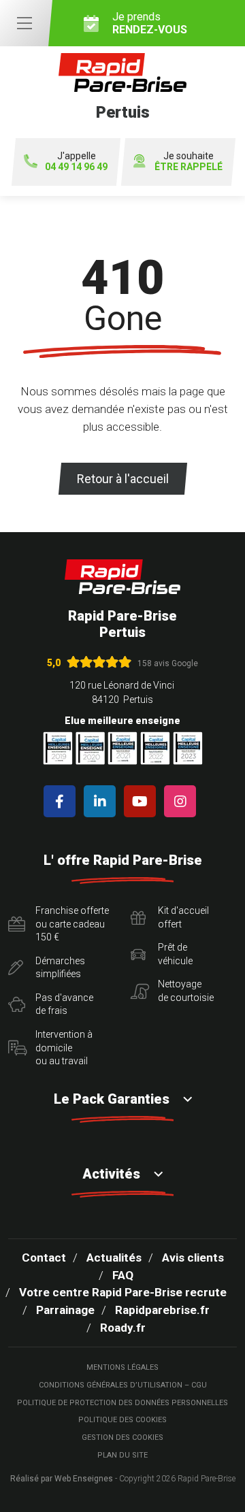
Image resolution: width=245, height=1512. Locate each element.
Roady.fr (123, 1327)
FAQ (122, 1275)
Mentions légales (122, 1367)
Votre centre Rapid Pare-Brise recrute (123, 1292)
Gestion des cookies (122, 1437)
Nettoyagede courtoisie (186, 991)
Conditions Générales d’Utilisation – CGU (123, 1385)
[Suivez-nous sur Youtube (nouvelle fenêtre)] (142, 801)
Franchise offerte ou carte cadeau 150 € (72, 923)
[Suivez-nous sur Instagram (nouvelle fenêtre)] (182, 801)
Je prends (149, 23)
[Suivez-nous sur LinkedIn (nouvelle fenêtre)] (102, 801)
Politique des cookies (122, 1419)
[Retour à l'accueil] (122, 576)
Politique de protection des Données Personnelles (122, 1402)
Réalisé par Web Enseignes (61, 1478)
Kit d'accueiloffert (183, 917)
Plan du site (122, 1455)
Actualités (114, 1257)
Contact (44, 1257)
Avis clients (193, 1257)
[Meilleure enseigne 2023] (188, 748)
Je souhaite (188, 161)
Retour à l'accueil (123, 479)
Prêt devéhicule (175, 954)
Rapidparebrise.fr (162, 1310)
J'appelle (76, 161)
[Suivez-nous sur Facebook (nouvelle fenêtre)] (62, 801)
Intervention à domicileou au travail (64, 1047)
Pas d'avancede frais (64, 1004)
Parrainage (65, 1310)
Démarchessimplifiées (60, 967)
